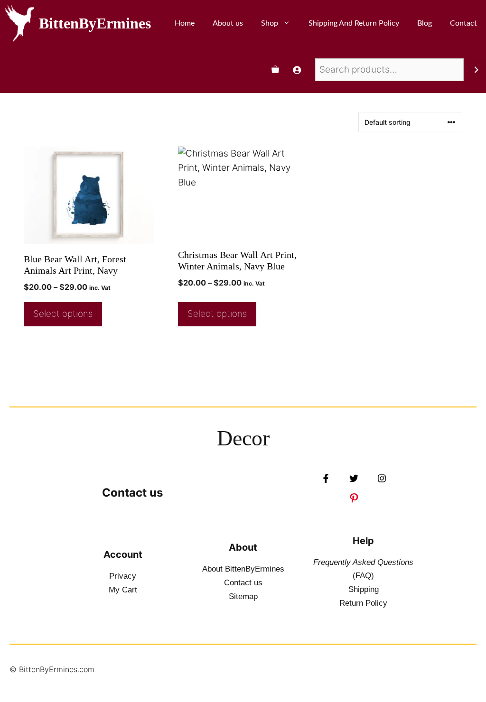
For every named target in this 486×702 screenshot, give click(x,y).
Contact (463, 23)
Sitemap (243, 596)
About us (228, 23)
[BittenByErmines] (19, 23)
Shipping (363, 589)
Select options (63, 313)
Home (185, 23)
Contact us (132, 492)
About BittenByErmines (243, 568)
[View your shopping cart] (275, 69)
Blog (424, 23)
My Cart (123, 589)
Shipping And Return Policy (353, 23)
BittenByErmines (95, 23)
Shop (269, 23)
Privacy (122, 576)
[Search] (476, 69)
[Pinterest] (354, 498)
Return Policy (363, 603)
